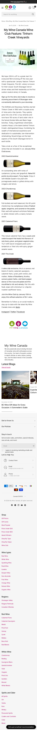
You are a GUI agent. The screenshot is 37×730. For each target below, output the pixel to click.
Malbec (4, 638)
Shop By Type (6, 538)
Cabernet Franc (7, 618)
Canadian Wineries (8, 607)
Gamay (4, 631)
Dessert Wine (6, 573)
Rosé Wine (5, 566)
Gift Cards (5, 522)
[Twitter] (15, 505)
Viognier (4, 672)
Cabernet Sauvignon (8, 621)
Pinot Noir (5, 628)
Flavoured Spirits (7, 713)
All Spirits (5, 696)
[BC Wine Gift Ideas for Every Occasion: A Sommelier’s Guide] (15, 385)
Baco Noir (5, 641)
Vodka (4, 703)
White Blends (6, 685)
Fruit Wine (5, 579)
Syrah (3, 634)
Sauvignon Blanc (7, 662)
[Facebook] (12, 505)
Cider (3, 720)
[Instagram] (18, 505)
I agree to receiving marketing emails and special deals (18, 451)
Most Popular (6, 525)
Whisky (4, 710)
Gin (3, 699)
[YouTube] (21, 505)
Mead (3, 723)
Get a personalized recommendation (21, 727)
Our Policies (6, 426)
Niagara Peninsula (7, 604)
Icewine (4, 569)
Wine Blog (9, 21)
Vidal (3, 669)
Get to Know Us (8, 420)
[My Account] (30, 8)
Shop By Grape (7, 542)
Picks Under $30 (7, 528)
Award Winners (6, 535)
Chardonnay (6, 655)
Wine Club (5, 545)
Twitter (13, 312)
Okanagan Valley (7, 600)
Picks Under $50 (7, 532)
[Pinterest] (25, 505)
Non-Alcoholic (6, 576)
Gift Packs (5, 518)
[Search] (32, 14)
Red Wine (5, 556)
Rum (3, 706)
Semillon (4, 679)
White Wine (5, 559)
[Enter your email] (33, 445)
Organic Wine (6, 589)
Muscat (4, 682)
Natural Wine (6, 586)
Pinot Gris (5, 675)
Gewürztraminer (7, 665)
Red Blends (5, 645)
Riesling (4, 658)
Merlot (4, 624)
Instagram (5, 312)
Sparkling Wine (6, 563)
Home (3, 21)
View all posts (6, 367)
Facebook (21, 312)
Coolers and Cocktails (9, 716)
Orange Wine (6, 583)
